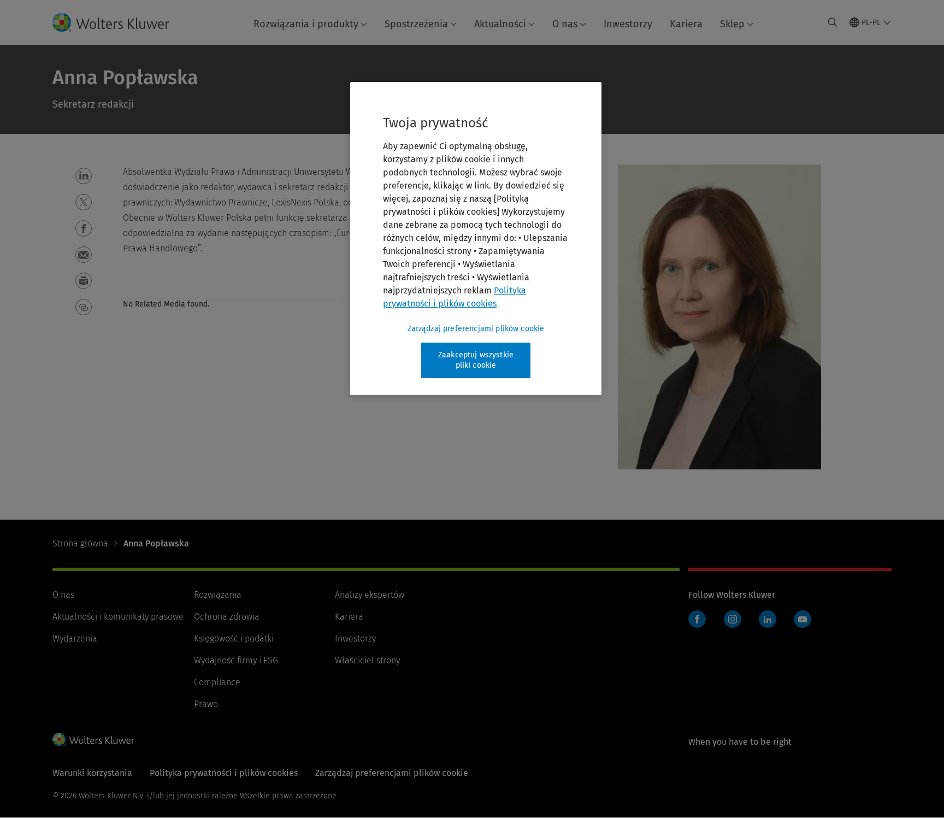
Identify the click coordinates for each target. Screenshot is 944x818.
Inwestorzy (628, 24)
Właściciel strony (367, 660)
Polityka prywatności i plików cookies (224, 773)
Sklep (732, 24)
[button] (83, 176)
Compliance (217, 682)
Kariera (686, 24)
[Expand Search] (832, 22)
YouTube (802, 619)
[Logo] (119, 22)
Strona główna (80, 543)
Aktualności (500, 24)
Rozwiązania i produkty (305, 24)
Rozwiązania (217, 595)
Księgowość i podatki (234, 638)
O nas (564, 24)
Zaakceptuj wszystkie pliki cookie (476, 360)
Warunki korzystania (92, 773)
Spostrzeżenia (416, 24)
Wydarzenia (74, 638)
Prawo (206, 704)
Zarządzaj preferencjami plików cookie (476, 328)
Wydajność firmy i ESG (236, 660)
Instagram (732, 619)
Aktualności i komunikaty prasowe (118, 616)
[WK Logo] (93, 739)
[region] (475, 238)
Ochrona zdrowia (226, 616)
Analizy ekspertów (369, 595)
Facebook (697, 619)
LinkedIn (767, 619)
